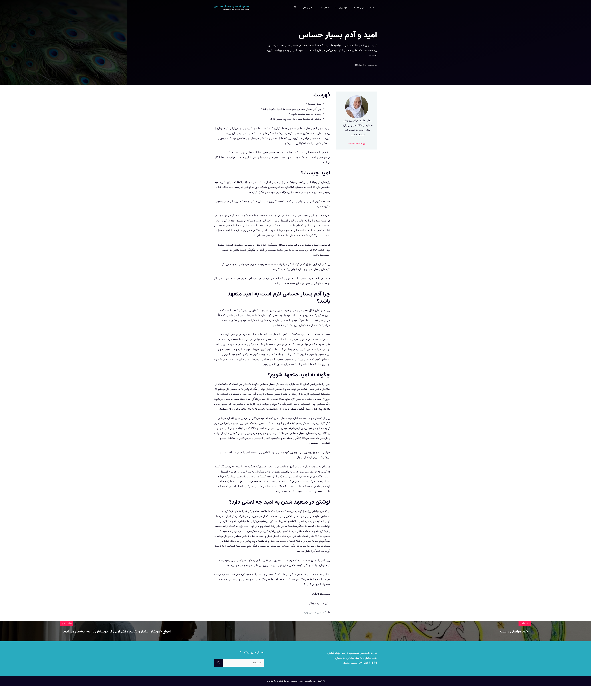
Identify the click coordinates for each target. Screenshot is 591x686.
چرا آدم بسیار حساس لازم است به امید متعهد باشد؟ (291, 109)
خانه (372, 7)
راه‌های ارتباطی (308, 7)
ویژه (306, 613)
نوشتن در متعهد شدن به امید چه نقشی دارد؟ (295, 119)
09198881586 (367, 663)
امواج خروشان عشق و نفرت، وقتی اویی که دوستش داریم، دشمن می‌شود (117, 631)
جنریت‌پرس (271, 681)
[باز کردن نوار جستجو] (295, 7)
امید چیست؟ (313, 104)
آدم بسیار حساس (317, 613)
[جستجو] (218, 663)
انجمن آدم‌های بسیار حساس (231, 6)
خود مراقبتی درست (514, 631)
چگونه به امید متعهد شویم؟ (305, 114)
